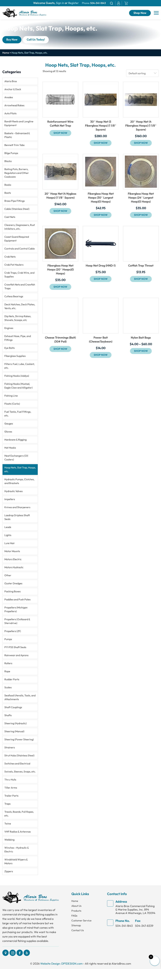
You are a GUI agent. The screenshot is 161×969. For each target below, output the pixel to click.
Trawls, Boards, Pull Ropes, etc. (19, 813)
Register (73, 3)
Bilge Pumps (11, 153)
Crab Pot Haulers (13, 264)
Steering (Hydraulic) (15, 723)
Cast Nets (9, 217)
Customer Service (81, 920)
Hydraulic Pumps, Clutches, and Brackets (19, 481)
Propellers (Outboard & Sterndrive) (17, 621)
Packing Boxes (12, 591)
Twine (7, 823)
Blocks (8, 161)
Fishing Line (11, 395)
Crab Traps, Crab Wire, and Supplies (19, 274)
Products (76, 910)
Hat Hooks (10, 447)
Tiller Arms (10, 787)
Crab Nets (10, 256)
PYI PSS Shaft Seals (15, 647)
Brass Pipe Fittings (14, 201)
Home (5, 53)
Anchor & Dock (12, 89)
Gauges (8, 423)
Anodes (8, 97)
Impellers (9, 499)
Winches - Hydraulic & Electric (16, 849)
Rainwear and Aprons (16, 655)
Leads (7, 527)
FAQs (74, 915)
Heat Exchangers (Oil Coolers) (16, 457)
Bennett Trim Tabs (14, 145)
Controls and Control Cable (19, 248)
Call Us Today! (36, 40)
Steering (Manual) (14, 731)
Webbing (9, 839)
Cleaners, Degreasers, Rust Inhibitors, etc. (19, 226)
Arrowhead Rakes (14, 105)
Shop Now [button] (101, 143)
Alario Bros (10, 81)
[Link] (24, 12)
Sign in (60, 3)
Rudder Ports (11, 679)
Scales (8, 687)
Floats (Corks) (12, 403)
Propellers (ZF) (12, 631)
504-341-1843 (98, 3)
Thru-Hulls (10, 779)
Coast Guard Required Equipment (16, 238)
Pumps (8, 639)
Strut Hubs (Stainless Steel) (19, 755)
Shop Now (139, 13)
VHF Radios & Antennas (17, 831)
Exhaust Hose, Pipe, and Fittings (17, 338)
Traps (7, 803)
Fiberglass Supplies (15, 356)
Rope (7, 671)
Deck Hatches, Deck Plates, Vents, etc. (19, 306)
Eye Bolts (9, 348)
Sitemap (76, 925)
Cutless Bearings (13, 296)
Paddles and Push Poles (17, 599)
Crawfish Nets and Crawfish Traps (19, 286)
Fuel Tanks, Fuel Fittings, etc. (17, 413)
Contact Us (77, 930)
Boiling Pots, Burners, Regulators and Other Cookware (16, 173)
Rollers (8, 663)
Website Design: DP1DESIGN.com (61, 964)
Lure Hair (9, 543)
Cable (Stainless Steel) (16, 209)
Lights (7, 535)
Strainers (9, 747)
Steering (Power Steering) (19, 739)
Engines (8, 328)
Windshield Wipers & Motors (16, 861)
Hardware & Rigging (15, 439)
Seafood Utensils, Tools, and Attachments (20, 697)
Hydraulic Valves (13, 491)
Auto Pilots (10, 113)
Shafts (8, 715)
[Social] (5, 953)
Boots (7, 192)
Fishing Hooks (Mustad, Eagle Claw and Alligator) (18, 385)
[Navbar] (156, 13)
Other (7, 575)
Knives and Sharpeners (17, 507)
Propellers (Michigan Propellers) (16, 609)
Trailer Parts (11, 795)
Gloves (8, 431)
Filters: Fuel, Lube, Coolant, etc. (19, 365)
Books (7, 184)
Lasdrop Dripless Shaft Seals (17, 517)
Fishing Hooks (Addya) (16, 375)
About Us (76, 906)
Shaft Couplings (13, 707)
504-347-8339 (144, 926)
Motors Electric (13, 559)
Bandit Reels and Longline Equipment (18, 123)
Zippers (8, 871)
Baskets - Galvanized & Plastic (17, 135)
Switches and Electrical (17, 763)
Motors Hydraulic (13, 567)
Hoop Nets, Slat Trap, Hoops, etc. (20, 469)
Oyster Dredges (13, 583)
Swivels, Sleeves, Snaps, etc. (20, 771)
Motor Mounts (12, 551)
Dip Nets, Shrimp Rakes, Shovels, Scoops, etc (17, 318)
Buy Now (11, 40)
